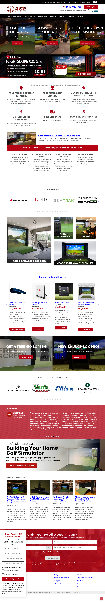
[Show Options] (48, 548)
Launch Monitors (30, 16)
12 (55, 211)
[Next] (98, 202)
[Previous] (6, 202)
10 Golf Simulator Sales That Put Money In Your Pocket (39, 499)
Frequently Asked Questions (85, 578)
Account (82, 2)
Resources (80, 16)
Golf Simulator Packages (15, 16)
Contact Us (80, 584)
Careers (79, 575)
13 (57, 211)
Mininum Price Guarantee (61, 578)
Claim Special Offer (52, 558)
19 (67, 211)
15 (60, 211)
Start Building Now (87, 43)
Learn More (26, 357)
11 (60, 399)
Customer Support (83, 587)
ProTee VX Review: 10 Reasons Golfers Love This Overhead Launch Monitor (16, 500)
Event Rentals (60, 2)
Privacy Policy (58, 581)
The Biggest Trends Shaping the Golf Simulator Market (60, 499)
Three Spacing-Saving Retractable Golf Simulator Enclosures (85, 499)
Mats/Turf (62, 16)
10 (52, 211)
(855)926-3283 (74, 7)
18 (65, 211)
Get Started (17, 43)
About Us (75, 2)
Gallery (69, 2)
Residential (42, 2)
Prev (6, 305)
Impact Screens (42, 16)
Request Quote (91, 7)
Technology (71, 16)
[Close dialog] (24, 532)
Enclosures (53, 16)
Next (99, 305)
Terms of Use (56, 592)
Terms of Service (75, 592)
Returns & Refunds (59, 584)
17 (63, 211)
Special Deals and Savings (53, 277)
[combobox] (27, 548)
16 (62, 211)
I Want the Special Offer (13, 579)
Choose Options (40, 329)
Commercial (51, 2)
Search (88, 2)
